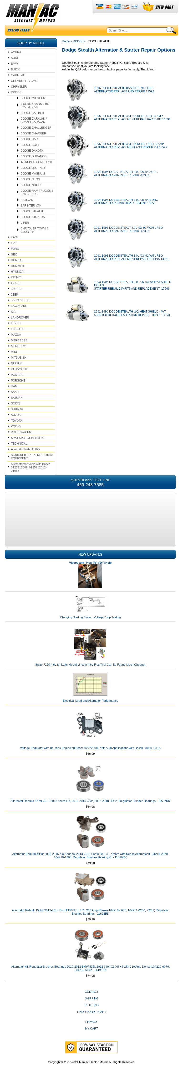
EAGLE (15, 237)
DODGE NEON (30, 179)
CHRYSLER (19, 86)
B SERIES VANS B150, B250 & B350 (35, 105)
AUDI (14, 58)
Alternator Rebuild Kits (25, 449)
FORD (15, 248)
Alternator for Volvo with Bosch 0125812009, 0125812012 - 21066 (30, 467)
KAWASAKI (18, 306)
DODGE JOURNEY (33, 168)
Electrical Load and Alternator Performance (90, 700)
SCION (15, 403)
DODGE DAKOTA (31, 150)
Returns (92, 1005)
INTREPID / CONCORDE (36, 162)
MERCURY (18, 346)
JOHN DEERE (20, 300)
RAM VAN (26, 200)
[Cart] (158, 7)
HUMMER (17, 266)
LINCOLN (17, 329)
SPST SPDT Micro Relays (27, 438)
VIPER (24, 222)
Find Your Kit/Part (91, 1012)
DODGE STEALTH (32, 211)
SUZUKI (16, 415)
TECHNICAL (19, 443)
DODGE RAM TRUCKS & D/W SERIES (36, 192)
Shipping (91, 998)
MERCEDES (19, 340)
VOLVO (15, 426)
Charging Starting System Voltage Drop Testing (90, 617)
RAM (14, 386)
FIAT (14, 243)
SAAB (15, 392)
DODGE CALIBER (32, 113)
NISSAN (16, 363)
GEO (14, 254)
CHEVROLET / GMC (24, 81)
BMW (14, 63)
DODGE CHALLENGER (35, 127)
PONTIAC (17, 375)
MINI (14, 352)
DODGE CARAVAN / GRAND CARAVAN (33, 120)
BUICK (15, 69)
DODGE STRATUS (32, 217)
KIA (13, 311)
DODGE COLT (29, 145)
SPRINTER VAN (30, 205)
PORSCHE (18, 380)
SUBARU (17, 409)
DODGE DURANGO (33, 156)
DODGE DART (30, 139)
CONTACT (91, 991)
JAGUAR (17, 289)
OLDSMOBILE (20, 369)
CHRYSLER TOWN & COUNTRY (34, 230)
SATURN (17, 397)
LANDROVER (20, 317)
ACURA (16, 52)
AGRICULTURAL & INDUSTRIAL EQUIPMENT (32, 456)
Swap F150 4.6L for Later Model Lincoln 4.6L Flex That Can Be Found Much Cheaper (90, 664)
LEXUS (15, 323)
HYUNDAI (17, 271)
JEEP (14, 294)
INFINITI (16, 277)
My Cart (91, 1028)
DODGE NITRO (30, 185)
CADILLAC (18, 75)
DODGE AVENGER (32, 98)
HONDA (16, 260)
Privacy (91, 1022)
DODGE (16, 92)
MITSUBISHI (19, 357)
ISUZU (15, 283)
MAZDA (16, 334)
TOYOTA (16, 420)
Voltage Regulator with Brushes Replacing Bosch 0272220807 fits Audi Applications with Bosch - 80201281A (90, 748)
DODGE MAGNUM (32, 173)
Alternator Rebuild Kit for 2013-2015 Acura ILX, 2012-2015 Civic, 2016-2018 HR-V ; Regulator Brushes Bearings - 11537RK (90, 801)
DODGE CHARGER (33, 133)
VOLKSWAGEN (21, 432)
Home (66, 41)
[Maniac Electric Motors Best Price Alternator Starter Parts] (32, 18)
